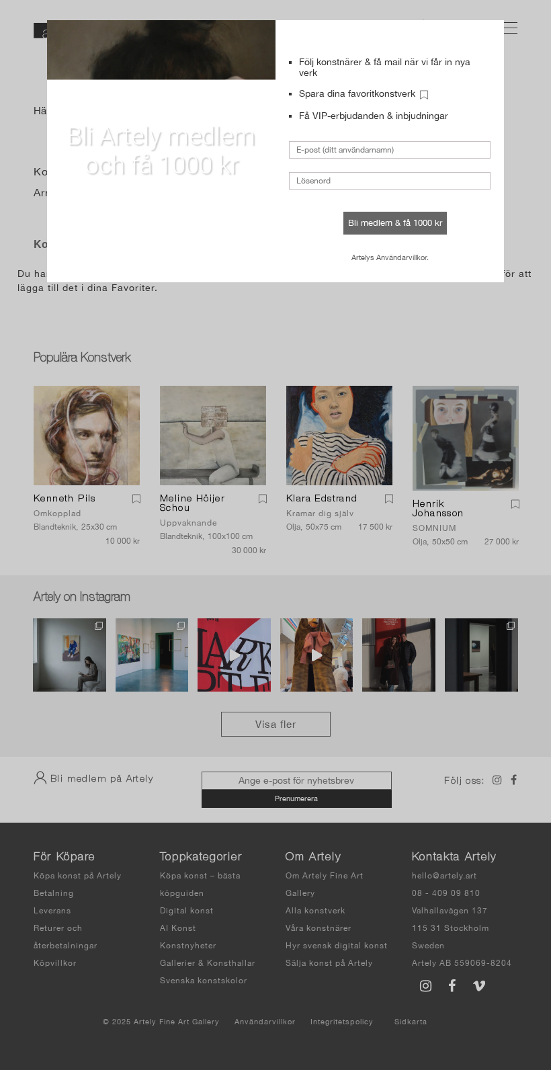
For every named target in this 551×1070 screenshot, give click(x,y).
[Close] (484, 38)
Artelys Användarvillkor (389, 257)
